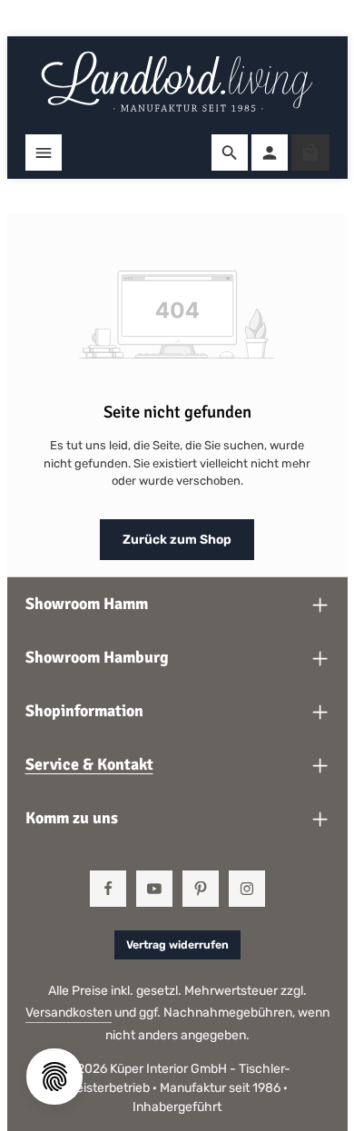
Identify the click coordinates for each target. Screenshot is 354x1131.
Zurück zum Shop (177, 539)
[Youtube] (154, 888)
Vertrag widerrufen (177, 945)
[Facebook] (108, 888)
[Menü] (43, 152)
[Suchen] (229, 152)
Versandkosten (68, 1012)
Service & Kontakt (89, 764)
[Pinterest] (200, 888)
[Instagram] (247, 888)
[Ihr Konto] (269, 152)
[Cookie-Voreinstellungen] (54, 1076)
